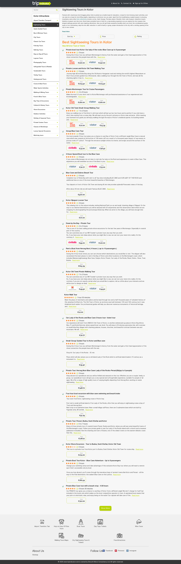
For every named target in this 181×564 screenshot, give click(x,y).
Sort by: (70, 36)
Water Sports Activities (41, 88)
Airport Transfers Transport (42, 20)
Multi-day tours (38, 135)
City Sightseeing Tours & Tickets (80, 541)
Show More (105, 508)
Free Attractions (119, 540)
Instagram (133, 551)
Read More (66, 31)
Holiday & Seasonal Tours (42, 118)
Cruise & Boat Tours (40, 84)
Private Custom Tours (41, 122)
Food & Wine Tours (40, 96)
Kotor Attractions (41, 16)
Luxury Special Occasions (42, 131)
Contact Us (127, 3)
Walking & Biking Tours (41, 92)
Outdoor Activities (39, 114)
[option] (76, 62)
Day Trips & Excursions (41, 101)
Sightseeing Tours (39, 25)
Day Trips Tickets (100, 526)
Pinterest (121, 551)
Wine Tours (139, 526)
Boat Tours (81, 526)
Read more (101, 57)
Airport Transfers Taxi (42, 526)
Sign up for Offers (141, 3)
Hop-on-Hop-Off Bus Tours (61, 527)
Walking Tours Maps (61, 540)
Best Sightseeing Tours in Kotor (87, 42)
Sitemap (35, 555)
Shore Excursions (39, 109)
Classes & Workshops (41, 127)
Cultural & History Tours (41, 105)
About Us (116, 3)
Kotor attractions (82, 19)
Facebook (109, 551)
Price (104, 36)
